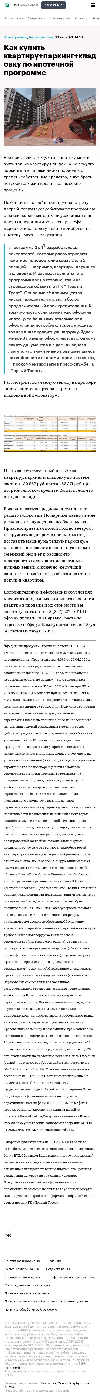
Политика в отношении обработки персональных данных (46, 1301)
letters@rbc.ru (15, 1367)
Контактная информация (23, 1260)
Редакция (55, 1260)
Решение (81, 17)
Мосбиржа (48, 1382)
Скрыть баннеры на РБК (22, 1268)
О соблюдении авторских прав (27, 1284)
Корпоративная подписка (23, 1276)
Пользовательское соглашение (27, 1292)
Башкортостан (41, 37)
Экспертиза (60, 17)
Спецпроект (37, 17)
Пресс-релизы (15, 37)
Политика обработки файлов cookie (31, 1309)
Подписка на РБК (58, 1268)
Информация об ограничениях (71, 1276)
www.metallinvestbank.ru (23, 1116)
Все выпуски (13, 17)
